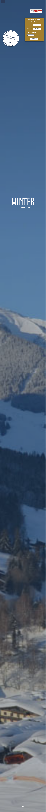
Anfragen (34, 39)
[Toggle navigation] (3, 1)
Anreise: (29, 25)
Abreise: (29, 28)
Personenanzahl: (31, 32)
